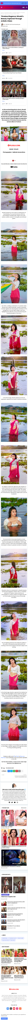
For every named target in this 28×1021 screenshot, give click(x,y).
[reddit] (20, 1008)
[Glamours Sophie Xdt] (14, 885)
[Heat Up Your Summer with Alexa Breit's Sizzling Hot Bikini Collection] (4, 921)
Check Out (3, 1015)
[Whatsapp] (14, 771)
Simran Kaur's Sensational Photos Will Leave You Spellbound (16, 902)
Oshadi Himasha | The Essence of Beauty (10, 866)
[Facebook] (9, 771)
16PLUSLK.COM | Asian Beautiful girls (13, 789)
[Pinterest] (17, 771)
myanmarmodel (5, 940)
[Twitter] (11, 771)
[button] (23, 3)
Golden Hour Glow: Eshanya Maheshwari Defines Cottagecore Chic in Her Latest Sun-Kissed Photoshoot (7, 960)
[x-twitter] (11, 1008)
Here (5, 757)
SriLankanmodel (8, 12)
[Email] (19, 771)
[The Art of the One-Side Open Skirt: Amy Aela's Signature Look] (4, 909)
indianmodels (20, 938)
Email (17, 756)
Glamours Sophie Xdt (8, 897)
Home (2, 12)
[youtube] (14, 802)
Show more (23, 807)
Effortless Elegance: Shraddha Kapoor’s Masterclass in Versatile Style (7, 977)
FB (14, 756)
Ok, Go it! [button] (4, 1018)
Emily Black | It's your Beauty (13, 926)
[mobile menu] (1, 7)
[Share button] (22, 771)
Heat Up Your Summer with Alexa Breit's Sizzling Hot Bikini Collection (16, 920)
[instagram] (17, 802)
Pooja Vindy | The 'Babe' (7, 826)
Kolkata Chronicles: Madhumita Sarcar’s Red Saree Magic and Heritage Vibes (20, 959)
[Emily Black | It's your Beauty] (4, 927)
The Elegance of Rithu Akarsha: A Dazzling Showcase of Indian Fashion (13, 847)
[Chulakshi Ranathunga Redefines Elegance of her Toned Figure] (4, 915)
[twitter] (12, 802)
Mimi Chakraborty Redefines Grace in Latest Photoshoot (19, 976)
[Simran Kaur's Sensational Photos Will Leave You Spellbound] (4, 903)
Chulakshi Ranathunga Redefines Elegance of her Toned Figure (15, 914)
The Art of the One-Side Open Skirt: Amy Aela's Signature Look (16, 908)
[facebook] (9, 802)
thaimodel (12, 940)
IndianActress (5, 938)
